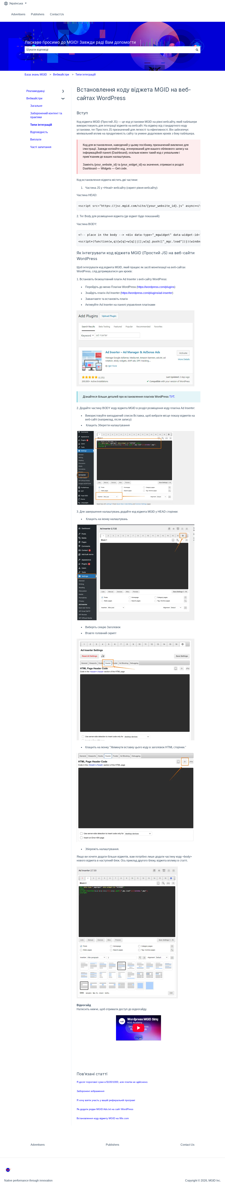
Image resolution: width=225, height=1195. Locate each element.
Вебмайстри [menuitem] (34, 98)
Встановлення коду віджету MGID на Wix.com (103, 1118)
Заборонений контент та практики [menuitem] (46, 115)
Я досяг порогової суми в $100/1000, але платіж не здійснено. (112, 1082)
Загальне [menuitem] (36, 105)
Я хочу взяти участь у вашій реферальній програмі (106, 1100)
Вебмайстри (61, 74)
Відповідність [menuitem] (39, 132)
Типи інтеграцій (85, 74)
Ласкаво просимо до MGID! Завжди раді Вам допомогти (80, 42)
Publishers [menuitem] (112, 1144)
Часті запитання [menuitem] (40, 147)
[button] (63, 91)
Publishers (37, 14)
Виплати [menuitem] (35, 139)
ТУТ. (172, 396)
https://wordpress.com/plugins (155, 286)
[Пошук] (197, 49)
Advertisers (18, 14)
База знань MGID (36, 74)
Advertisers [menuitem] (38, 1144)
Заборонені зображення (90, 1091)
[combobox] (109, 49)
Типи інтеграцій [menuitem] (41, 124)
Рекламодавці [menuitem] (35, 91)
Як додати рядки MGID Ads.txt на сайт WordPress (105, 1109)
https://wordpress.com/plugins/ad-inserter (146, 292)
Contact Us (57, 14)
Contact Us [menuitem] (187, 1144)
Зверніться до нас (205, 14)
